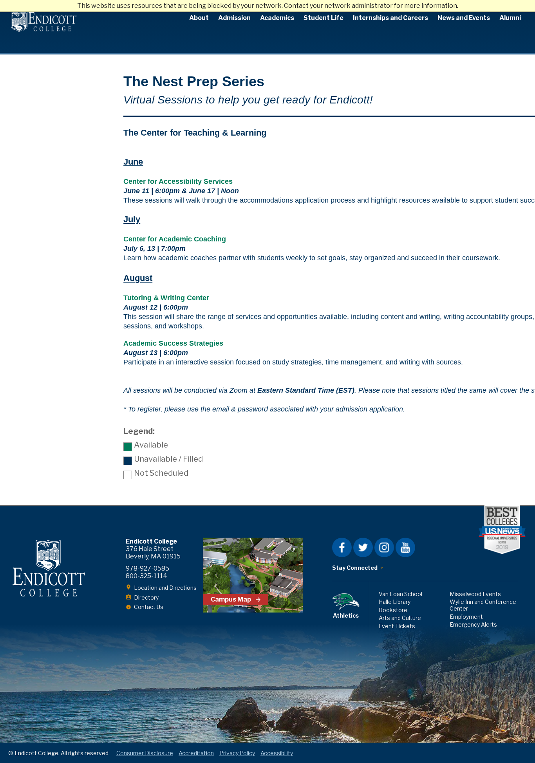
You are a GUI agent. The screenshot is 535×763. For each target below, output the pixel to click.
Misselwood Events (475, 594)
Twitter (363, 547)
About (199, 18)
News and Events (463, 18)
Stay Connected (355, 567)
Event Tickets (397, 626)
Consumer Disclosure (144, 753)
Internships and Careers (390, 18)
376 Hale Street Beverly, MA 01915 (153, 552)
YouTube (405, 547)
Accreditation (196, 753)
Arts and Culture (400, 617)
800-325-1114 (146, 576)
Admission (234, 18)
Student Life (323, 18)
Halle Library (394, 601)
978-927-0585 (147, 568)
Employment (466, 616)
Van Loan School (400, 594)
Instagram (384, 547)
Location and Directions (165, 587)
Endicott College (43, 22)
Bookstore (393, 610)
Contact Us (148, 607)
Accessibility (276, 753)
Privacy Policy (237, 753)
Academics (277, 18)
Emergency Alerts (473, 624)
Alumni (510, 18)
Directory (146, 597)
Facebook (342, 547)
